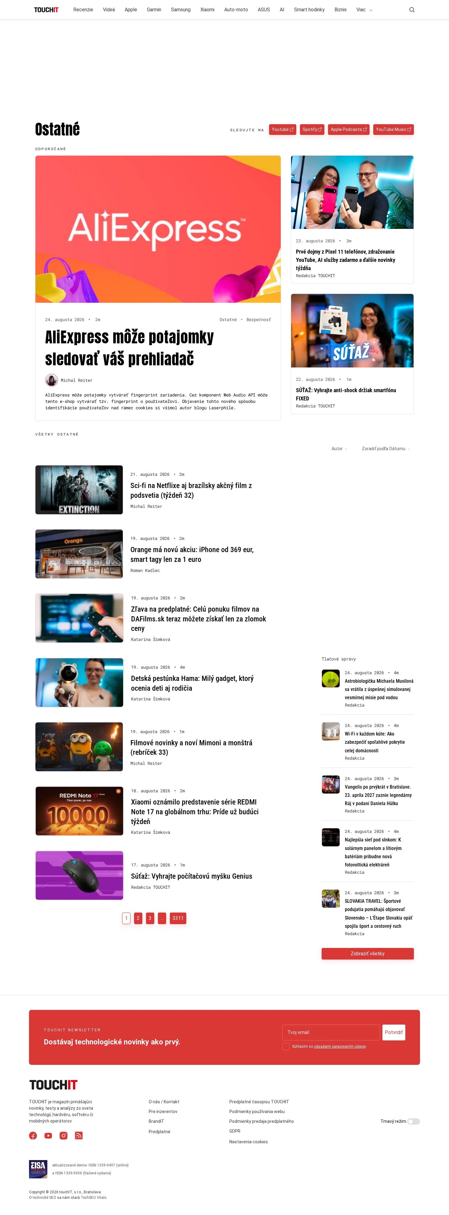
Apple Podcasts (346, 129)
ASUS (264, 10)
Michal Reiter (77, 380)
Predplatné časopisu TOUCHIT (259, 1101)
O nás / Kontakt (164, 1101)
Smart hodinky (309, 10)
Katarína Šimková (150, 639)
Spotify (310, 129)
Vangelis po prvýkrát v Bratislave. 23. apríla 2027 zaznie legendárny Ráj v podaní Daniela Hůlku (378, 795)
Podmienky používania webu (257, 1111)
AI (282, 10)
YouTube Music (391, 129)
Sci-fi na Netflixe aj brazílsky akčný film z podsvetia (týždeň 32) (191, 490)
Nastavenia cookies (248, 1141)
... (162, 918)
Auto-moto (236, 10)
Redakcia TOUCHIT (315, 275)
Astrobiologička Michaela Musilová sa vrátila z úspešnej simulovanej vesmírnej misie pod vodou (379, 689)
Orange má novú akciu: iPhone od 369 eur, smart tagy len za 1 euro (192, 554)
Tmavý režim (394, 1121)
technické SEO (44, 1197)
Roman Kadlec (145, 570)
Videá (109, 10)
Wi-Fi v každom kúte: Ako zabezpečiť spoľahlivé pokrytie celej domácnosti (375, 742)
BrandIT (156, 1121)
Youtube (280, 129)
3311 (178, 918)
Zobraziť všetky (368, 953)
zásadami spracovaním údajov (340, 1046)
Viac (361, 10)
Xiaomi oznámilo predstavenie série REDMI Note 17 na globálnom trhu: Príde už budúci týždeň (195, 812)
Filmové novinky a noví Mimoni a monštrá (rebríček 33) (191, 748)
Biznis (340, 10)
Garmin (154, 10)
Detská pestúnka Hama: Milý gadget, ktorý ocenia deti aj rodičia (192, 683)
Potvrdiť (394, 1032)
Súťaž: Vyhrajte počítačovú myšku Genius (191, 876)
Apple (131, 10)
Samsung (181, 10)
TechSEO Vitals (94, 1197)
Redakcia (354, 705)
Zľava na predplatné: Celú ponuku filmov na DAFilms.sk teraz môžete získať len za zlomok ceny (198, 619)
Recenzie (83, 10)
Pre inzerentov (163, 1111)
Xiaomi (207, 10)
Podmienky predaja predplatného (261, 1121)
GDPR (234, 1131)
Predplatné (159, 1131)
